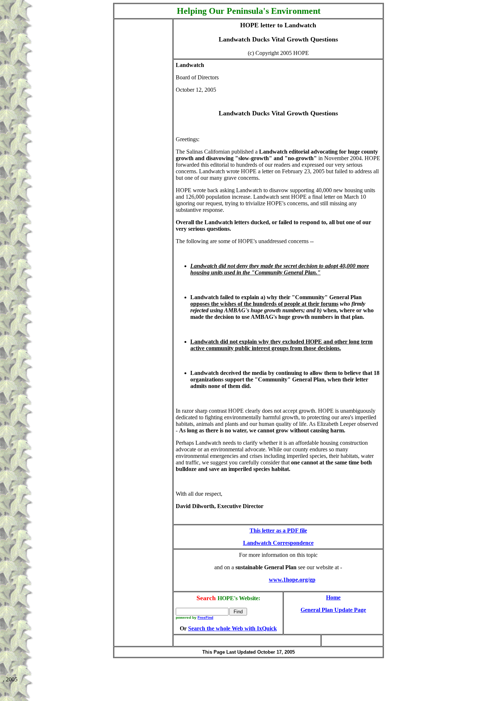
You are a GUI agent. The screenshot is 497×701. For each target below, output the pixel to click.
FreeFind (205, 617)
